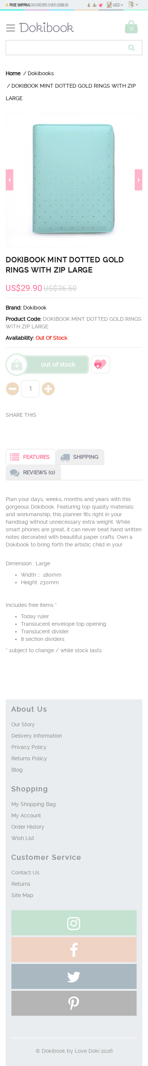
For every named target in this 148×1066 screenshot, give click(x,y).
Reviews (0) (39, 472)
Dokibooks (41, 73)
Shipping (85, 457)
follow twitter (74, 976)
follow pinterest (74, 1003)
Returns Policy (29, 758)
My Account (26, 815)
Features (36, 457)
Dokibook (35, 308)
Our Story (23, 724)
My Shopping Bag (33, 804)
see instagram (74, 922)
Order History (27, 827)
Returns (20, 884)
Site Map (22, 895)
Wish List (22, 838)
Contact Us (25, 873)
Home (13, 73)
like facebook (74, 949)
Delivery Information (36, 736)
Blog (17, 770)
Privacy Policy (29, 747)
